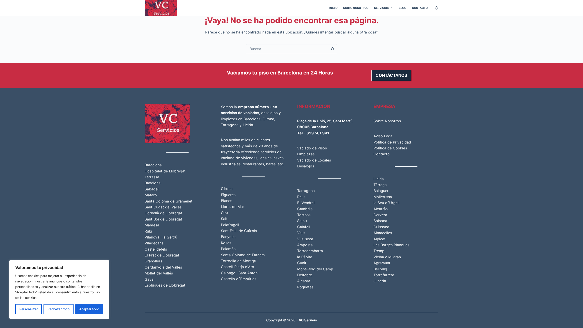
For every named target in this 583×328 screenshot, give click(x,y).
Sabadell (152, 189)
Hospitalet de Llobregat (165, 171)
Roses (226, 243)
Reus (301, 197)
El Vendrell (306, 202)
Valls (301, 233)
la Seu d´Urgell (386, 202)
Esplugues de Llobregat (165, 285)
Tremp (378, 251)
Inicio (333, 8)
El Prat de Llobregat (162, 255)
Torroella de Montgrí (238, 261)
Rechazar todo (58, 309)
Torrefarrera (383, 275)
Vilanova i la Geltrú (161, 237)
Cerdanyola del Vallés (163, 267)
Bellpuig (380, 269)
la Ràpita (304, 257)
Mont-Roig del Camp (315, 269)
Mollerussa (382, 197)
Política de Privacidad (392, 142)
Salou (302, 220)
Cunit (301, 263)
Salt (224, 218)
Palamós (228, 248)
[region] (59, 289)
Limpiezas (306, 154)
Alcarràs (380, 209)
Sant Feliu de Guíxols (239, 230)
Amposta (305, 245)
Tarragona (229, 125)
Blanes (226, 200)
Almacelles (382, 233)
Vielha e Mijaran (387, 257)
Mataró (151, 195)
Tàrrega (380, 184)
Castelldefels (156, 249)
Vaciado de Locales (314, 160)
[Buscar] (436, 8)
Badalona (153, 183)
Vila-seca (305, 239)
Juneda (379, 281)
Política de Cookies (390, 148)
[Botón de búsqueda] (332, 48)
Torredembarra (310, 251)
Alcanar (303, 281)
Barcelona (153, 165)
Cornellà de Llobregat (163, 213)
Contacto (420, 8)
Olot (224, 212)
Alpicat (379, 239)
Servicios (381, 8)
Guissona (381, 227)
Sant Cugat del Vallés (163, 207)
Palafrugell (230, 225)
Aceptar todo (89, 309)
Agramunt (381, 263)
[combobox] (287, 48)
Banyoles (228, 236)
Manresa (152, 225)
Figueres (228, 194)
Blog (402, 8)
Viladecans (154, 243)
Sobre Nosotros (355, 8)
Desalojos (305, 166)
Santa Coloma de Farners (243, 255)
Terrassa (152, 177)
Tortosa (304, 215)
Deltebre (304, 275)
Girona (268, 119)
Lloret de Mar (232, 206)
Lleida (248, 125)
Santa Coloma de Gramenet (168, 201)
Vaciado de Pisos (312, 148)
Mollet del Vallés (159, 273)
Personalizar (28, 309)
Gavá (149, 279)
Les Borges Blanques (391, 245)
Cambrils (304, 209)
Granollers (153, 261)
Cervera (380, 215)
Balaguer (381, 190)
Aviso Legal (383, 136)
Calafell (303, 227)
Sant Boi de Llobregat (163, 219)
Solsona (380, 220)
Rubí (148, 231)
